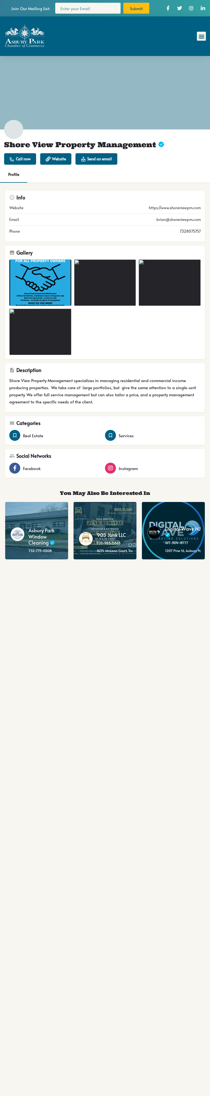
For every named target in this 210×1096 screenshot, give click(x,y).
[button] (201, 36)
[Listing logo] (13, 129)
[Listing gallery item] (40, 282)
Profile (13, 174)
